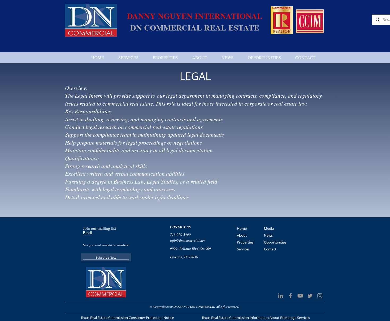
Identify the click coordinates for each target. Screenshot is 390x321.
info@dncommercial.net (187, 240)
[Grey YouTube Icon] (300, 295)
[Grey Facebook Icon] (290, 295)
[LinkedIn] (280, 295)
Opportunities (275, 242)
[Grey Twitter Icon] (310, 295)
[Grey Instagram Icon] (320, 295)
